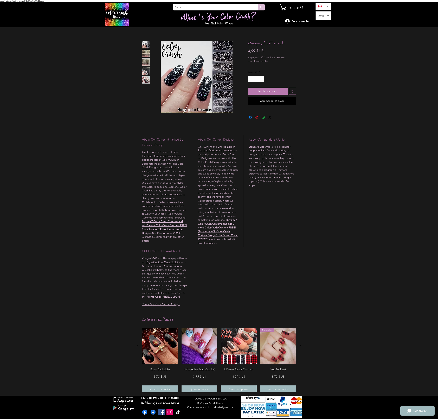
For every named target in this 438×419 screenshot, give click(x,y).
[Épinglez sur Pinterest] (257, 117)
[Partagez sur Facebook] (250, 117)
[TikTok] (178, 412)
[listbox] (323, 15)
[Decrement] (251, 79)
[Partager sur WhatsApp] (263, 117)
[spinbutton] (256, 79)
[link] (291, 7)
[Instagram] (169, 412)
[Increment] (261, 79)
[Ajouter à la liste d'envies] (292, 91)
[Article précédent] (137, 346)
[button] (323, 15)
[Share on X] (270, 117)
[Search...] (261, 7)
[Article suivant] (301, 346)
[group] (219, 360)
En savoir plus (272, 60)
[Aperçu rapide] (160, 346)
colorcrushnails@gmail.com (219, 407)
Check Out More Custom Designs (161, 304)
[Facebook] (144, 412)
